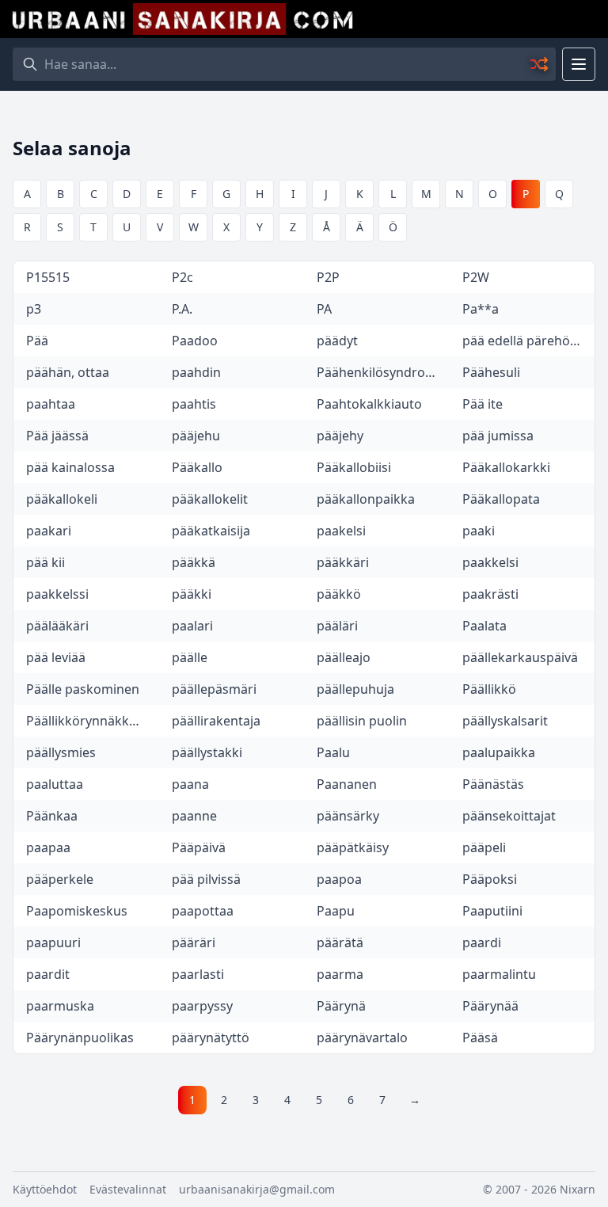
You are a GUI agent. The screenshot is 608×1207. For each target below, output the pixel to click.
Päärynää (490, 1006)
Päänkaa (52, 815)
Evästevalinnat (127, 1189)
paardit (48, 974)
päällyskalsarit (505, 720)
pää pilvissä (206, 879)
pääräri (193, 942)
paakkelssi (57, 594)
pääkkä (193, 562)
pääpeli (484, 847)
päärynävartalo (362, 1037)
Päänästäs (493, 784)
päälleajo (343, 657)
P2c (182, 277)
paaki (478, 530)
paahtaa (50, 404)
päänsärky (348, 815)
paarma (340, 974)
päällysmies (61, 752)
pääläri (337, 625)
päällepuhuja (355, 689)
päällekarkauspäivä (520, 657)
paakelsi (341, 530)
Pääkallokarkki (506, 467)
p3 (33, 309)
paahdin (196, 372)
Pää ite (482, 404)
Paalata (484, 625)
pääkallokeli (61, 499)
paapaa (48, 847)
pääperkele (59, 879)
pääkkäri (343, 562)
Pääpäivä (199, 847)
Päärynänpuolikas (80, 1037)
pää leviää (56, 657)
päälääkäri (57, 625)
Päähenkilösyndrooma (383, 372)
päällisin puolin (362, 720)
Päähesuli (491, 372)
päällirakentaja (216, 720)
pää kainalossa (70, 467)
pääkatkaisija (211, 530)
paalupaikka (498, 752)
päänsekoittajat (509, 815)
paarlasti (198, 974)
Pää (37, 340)
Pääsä (480, 1037)
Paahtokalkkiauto (369, 404)
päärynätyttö (210, 1037)
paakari (48, 530)
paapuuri (53, 942)
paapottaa (203, 911)
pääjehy (340, 435)
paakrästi (490, 594)
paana (190, 784)
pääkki (191, 594)
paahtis (194, 404)
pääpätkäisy (353, 847)
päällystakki (207, 752)
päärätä (340, 942)
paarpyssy (202, 1006)
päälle (189, 657)
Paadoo (195, 340)
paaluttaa (54, 784)
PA (324, 309)
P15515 (48, 277)
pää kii (45, 562)
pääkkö (339, 594)
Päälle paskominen (82, 689)
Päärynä (341, 1006)
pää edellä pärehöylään (528, 340)
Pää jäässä (57, 435)
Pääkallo (197, 467)
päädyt (337, 340)
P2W (475, 277)
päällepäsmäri (214, 689)
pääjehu (196, 435)
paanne (194, 815)
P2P (328, 277)
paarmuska (60, 1006)
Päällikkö (489, 689)
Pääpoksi (489, 879)
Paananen (347, 784)
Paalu (333, 752)
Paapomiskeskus (76, 911)
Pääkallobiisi (354, 467)
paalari (192, 625)
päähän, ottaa (67, 372)
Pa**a (480, 309)
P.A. (182, 309)
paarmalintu (499, 974)
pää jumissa (498, 435)
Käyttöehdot (45, 1189)
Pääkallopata (501, 499)
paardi (481, 942)
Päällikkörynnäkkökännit (92, 720)
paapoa (339, 879)
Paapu (336, 911)
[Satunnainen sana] (540, 64)
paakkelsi (490, 562)
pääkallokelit (210, 499)
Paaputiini (492, 911)
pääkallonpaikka (366, 499)
